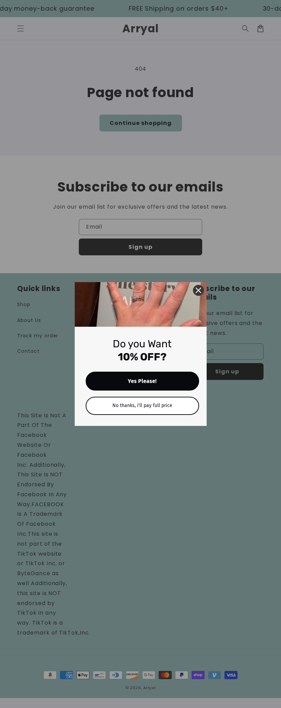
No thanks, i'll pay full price (142, 405)
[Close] (198, 290)
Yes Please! (142, 381)
